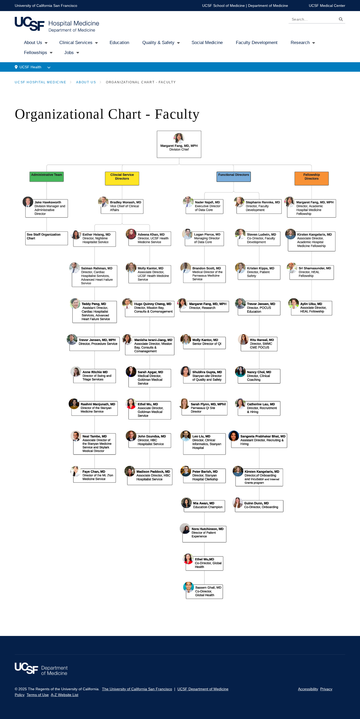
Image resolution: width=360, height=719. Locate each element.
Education (119, 42)
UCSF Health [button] (30, 67)
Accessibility (308, 689)
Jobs (69, 52)
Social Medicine (207, 42)
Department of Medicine (268, 5)
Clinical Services (76, 42)
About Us (33, 42)
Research (300, 42)
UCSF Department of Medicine (202, 689)
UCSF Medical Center (327, 5)
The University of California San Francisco (137, 689)
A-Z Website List (64, 695)
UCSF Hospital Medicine (40, 82)
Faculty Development (257, 42)
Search (339, 20)
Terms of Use (38, 695)
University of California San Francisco (46, 5)
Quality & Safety (158, 42)
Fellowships (35, 52)
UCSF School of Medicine (223, 5)
